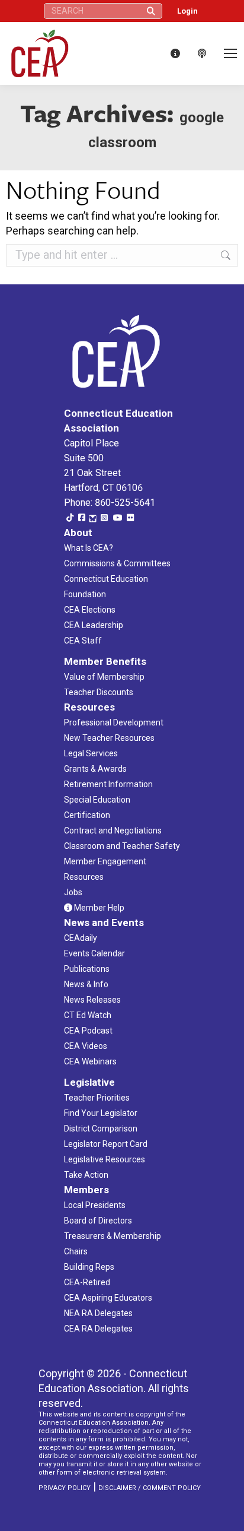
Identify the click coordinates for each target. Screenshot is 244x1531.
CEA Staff (83, 640)
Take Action (86, 1175)
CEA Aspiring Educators (108, 1297)
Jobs (73, 892)
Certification (87, 815)
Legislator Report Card (105, 1144)
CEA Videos (85, 1046)
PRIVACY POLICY (64, 1488)
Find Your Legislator (100, 1113)
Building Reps (89, 1267)
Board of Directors (98, 1220)
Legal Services (91, 753)
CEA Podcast (88, 1030)
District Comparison (100, 1128)
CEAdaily (80, 938)
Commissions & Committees (117, 563)
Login (187, 11)
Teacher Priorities (97, 1097)
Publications (87, 969)
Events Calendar (94, 953)
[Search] (151, 11)
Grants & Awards (95, 769)
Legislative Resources (104, 1159)
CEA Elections (89, 609)
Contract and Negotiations (113, 830)
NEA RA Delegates (98, 1313)
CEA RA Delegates (98, 1328)
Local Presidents (95, 1205)
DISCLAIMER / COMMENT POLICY (149, 1488)
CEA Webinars (90, 1061)
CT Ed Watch (87, 1015)
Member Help (98, 907)
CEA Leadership (93, 625)
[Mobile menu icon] (230, 53)
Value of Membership (104, 676)
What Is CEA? (88, 548)
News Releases (92, 999)
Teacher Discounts (98, 692)
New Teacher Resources (109, 738)
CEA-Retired (87, 1282)
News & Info (86, 984)
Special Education (97, 799)
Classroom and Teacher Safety (122, 846)
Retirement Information (108, 784)
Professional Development (113, 722)
